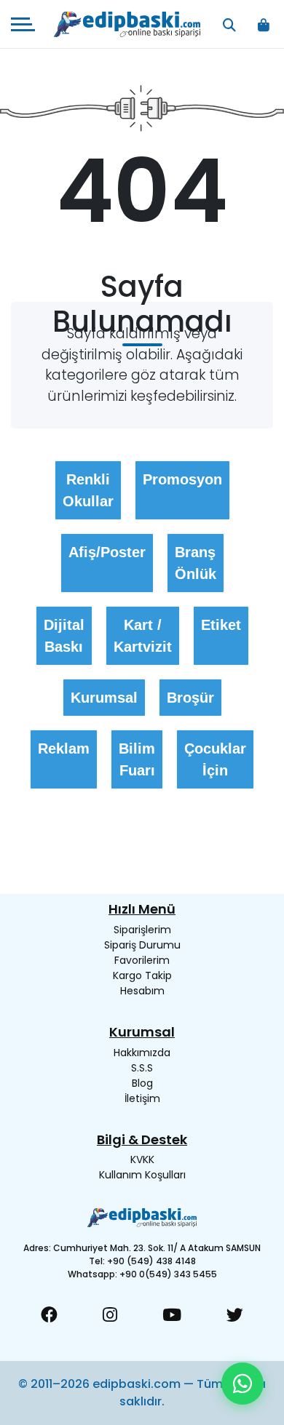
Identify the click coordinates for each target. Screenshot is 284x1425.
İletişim (142, 1098)
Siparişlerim (142, 929)
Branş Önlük (195, 563)
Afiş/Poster (107, 552)
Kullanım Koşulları (142, 1174)
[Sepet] (263, 24)
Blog (142, 1083)
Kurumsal (104, 698)
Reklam (64, 749)
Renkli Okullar (88, 490)
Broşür (190, 698)
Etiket (221, 625)
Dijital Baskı (64, 636)
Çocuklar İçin (215, 759)
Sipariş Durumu (142, 945)
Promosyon (182, 479)
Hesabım (142, 990)
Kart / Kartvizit (143, 636)
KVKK (142, 1159)
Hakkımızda (142, 1052)
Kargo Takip (142, 975)
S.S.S (142, 1068)
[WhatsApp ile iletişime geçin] (242, 1383)
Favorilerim (142, 960)
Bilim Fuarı (137, 759)
